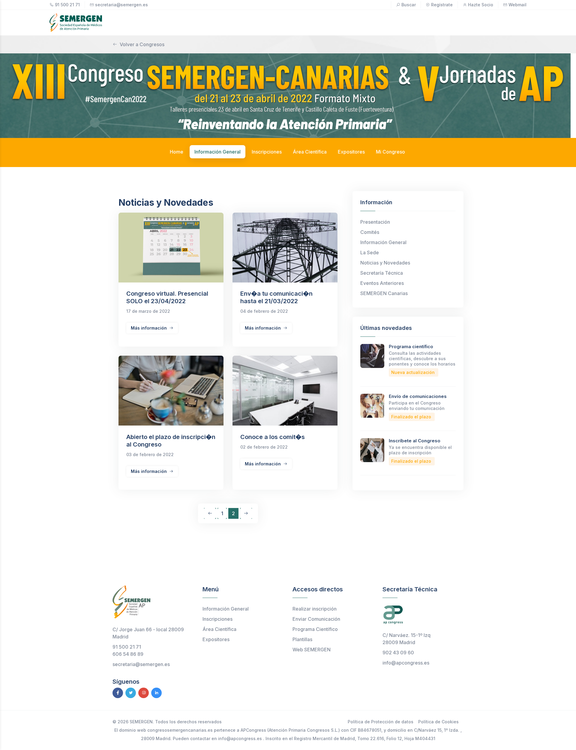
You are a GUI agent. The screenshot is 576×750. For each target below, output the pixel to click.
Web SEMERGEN (311, 650)
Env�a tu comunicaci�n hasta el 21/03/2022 (276, 297)
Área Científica (219, 629)
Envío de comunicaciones (418, 396)
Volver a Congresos (142, 44)
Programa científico (411, 346)
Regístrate (442, 4)
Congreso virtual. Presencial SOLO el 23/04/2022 (167, 297)
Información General (383, 242)
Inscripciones (217, 619)
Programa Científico (315, 629)
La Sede (369, 252)
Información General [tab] (217, 152)
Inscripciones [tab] (267, 152)
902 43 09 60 (398, 653)
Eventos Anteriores (382, 283)
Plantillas (302, 639)
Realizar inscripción (314, 609)
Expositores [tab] (351, 152)
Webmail (517, 4)
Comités (369, 232)
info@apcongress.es (405, 663)
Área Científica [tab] (310, 152)
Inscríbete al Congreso (414, 441)
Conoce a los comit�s (272, 437)
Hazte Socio (480, 4)
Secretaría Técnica (381, 273)
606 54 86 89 (127, 654)
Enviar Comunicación (316, 619)
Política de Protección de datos (380, 721)
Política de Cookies (438, 721)
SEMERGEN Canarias (384, 293)
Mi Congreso (390, 152)
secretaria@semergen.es (121, 4)
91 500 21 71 (67, 4)
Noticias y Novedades (385, 263)
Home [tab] (176, 152)
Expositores (216, 639)
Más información (149, 327)
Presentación (375, 222)
